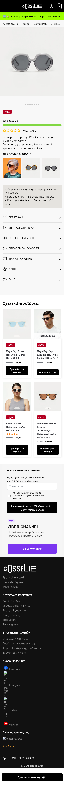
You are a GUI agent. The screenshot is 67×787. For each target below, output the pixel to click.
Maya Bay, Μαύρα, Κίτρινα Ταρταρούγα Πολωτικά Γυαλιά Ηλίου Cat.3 (47, 430)
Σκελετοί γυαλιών (14, 610)
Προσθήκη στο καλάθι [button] (17, 371)
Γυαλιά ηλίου (11, 601)
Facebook (14, 668)
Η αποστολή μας (13, 582)
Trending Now (10, 624)
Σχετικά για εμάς (14, 577)
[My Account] (51, 6)
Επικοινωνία (10, 586)
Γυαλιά (25, 23)
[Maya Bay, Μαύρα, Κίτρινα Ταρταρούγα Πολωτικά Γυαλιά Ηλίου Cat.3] (48, 396)
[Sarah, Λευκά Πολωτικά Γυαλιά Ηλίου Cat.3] (17, 396)
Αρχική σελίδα (10, 23)
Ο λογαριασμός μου (15, 638)
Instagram (15, 685)
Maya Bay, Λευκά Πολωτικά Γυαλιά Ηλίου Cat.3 (15, 355)
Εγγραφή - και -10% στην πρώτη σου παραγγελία (32, 507)
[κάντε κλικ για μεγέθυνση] (32, 61)
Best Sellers (9, 619)
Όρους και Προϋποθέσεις (27, 494)
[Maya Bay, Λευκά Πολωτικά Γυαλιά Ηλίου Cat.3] (17, 324)
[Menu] (8, 6)
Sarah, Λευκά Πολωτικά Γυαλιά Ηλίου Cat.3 (15, 427)
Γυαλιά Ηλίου (40, 23)
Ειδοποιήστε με (47, 372)
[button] (59, 6)
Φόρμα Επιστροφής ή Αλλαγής (22, 648)
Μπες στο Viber (32, 548)
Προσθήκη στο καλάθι (32, 777)
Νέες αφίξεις (11, 615)
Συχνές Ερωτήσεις (14, 652)
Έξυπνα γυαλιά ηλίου (16, 605)
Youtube (13, 724)
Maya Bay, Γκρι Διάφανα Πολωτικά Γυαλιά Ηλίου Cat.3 (47, 355)
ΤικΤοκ (13, 710)
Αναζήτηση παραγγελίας (19, 643)
